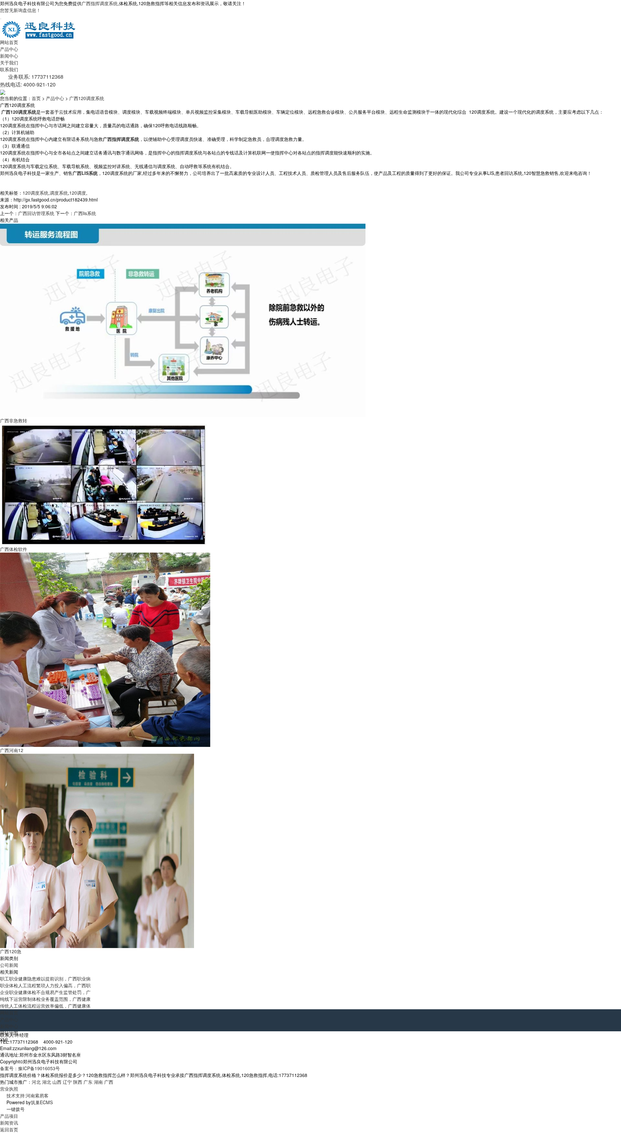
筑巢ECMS (42, 1102)
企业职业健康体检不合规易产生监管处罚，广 (45, 992)
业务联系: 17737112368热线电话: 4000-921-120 (31, 80)
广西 (108, 1082)
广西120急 (10, 951)
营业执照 (9, 1088)
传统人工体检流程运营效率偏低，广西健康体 (45, 1005)
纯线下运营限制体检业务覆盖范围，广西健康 (45, 999)
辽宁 (67, 1082)
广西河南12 (11, 750)
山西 (56, 1082)
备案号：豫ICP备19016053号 (30, 1068)
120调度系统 (36, 192)
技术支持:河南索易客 (27, 1095)
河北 (36, 1082)
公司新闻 (9, 965)
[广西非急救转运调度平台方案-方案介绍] (182, 319)
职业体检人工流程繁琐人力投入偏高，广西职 (45, 985)
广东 (88, 1082)
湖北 (46, 1082)
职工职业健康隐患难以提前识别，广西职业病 (45, 978)
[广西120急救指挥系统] (97, 850)
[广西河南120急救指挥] (105, 649)
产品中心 (9, 49)
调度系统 (59, 192)
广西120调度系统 (86, 98)
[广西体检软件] (103, 484)
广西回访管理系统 (36, 213)
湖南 (98, 1082)
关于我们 (9, 62)
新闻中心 (9, 55)
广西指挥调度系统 (100, 3)
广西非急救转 (13, 420)
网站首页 (9, 42)
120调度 (77, 192)
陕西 (77, 1082)
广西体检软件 (13, 549)
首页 (36, 98)
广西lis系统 (85, 213)
